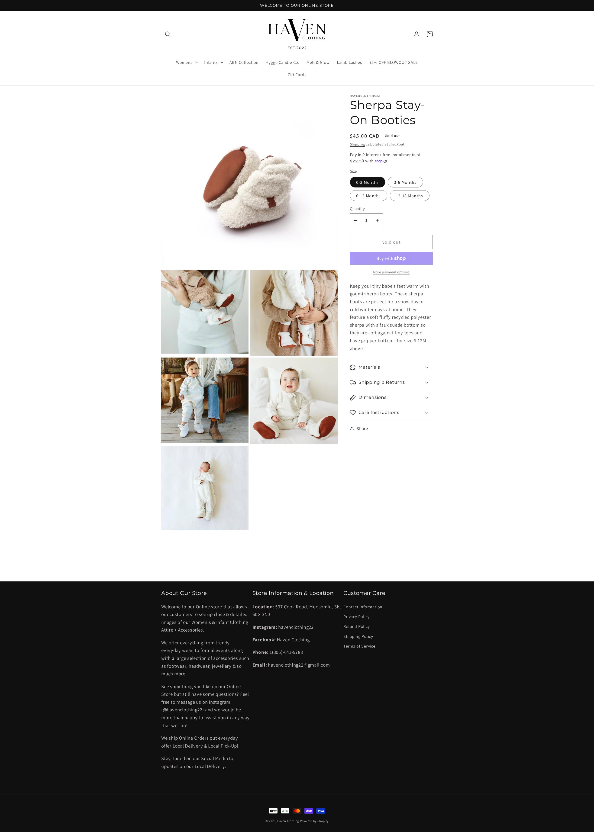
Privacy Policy (356, 616)
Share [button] (362, 428)
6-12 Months (368, 195)
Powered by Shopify (314, 821)
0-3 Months (367, 182)
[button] (167, 34)
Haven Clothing (288, 821)
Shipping (357, 144)
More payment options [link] (391, 272)
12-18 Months (409, 195)
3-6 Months (405, 182)
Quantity (357, 208)
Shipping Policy (358, 636)
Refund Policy (356, 626)
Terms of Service (359, 646)
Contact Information (362, 606)
